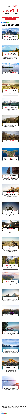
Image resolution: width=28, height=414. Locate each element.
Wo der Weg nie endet (10, 265)
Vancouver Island (15, 407)
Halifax (18, 17)
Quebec (6, 406)
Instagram (22, 403)
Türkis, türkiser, (10, 350)
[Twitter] (3, 22)
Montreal (14, 17)
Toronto (3, 17)
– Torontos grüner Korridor (10, 107)
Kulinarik (25, 403)
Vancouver (10, 17)
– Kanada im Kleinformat (10, 331)
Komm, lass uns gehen (10, 297)
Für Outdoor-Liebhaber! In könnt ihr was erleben (10, 54)
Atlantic (5, 403)
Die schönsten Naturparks (10, 314)
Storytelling (21, 406)
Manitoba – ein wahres (10, 72)
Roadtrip (12, 406)
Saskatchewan (14, 406)
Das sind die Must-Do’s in (10, 123)
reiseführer (9, 406)
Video (17, 407)
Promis (5, 406)
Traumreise (9, 407)
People (3, 406)
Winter (24, 407)
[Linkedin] (5, 22)
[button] (1, 412)
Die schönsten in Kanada (10, 228)
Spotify (18, 406)
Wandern (20, 407)
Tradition (6, 407)
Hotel (20, 403)
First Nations (10, 403)
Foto (14, 403)
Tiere (25, 406)
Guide (18, 403)
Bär (8, 403)
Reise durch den (10, 140)
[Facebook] (2, 22)
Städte (23, 406)
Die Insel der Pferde (10, 90)
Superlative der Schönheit (10, 387)
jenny (9, 60)
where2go (22, 407)
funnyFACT (16, 403)
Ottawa (7, 17)
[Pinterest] (6, 22)
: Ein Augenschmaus (10, 281)
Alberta (3, 403)
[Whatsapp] (8, 22)
